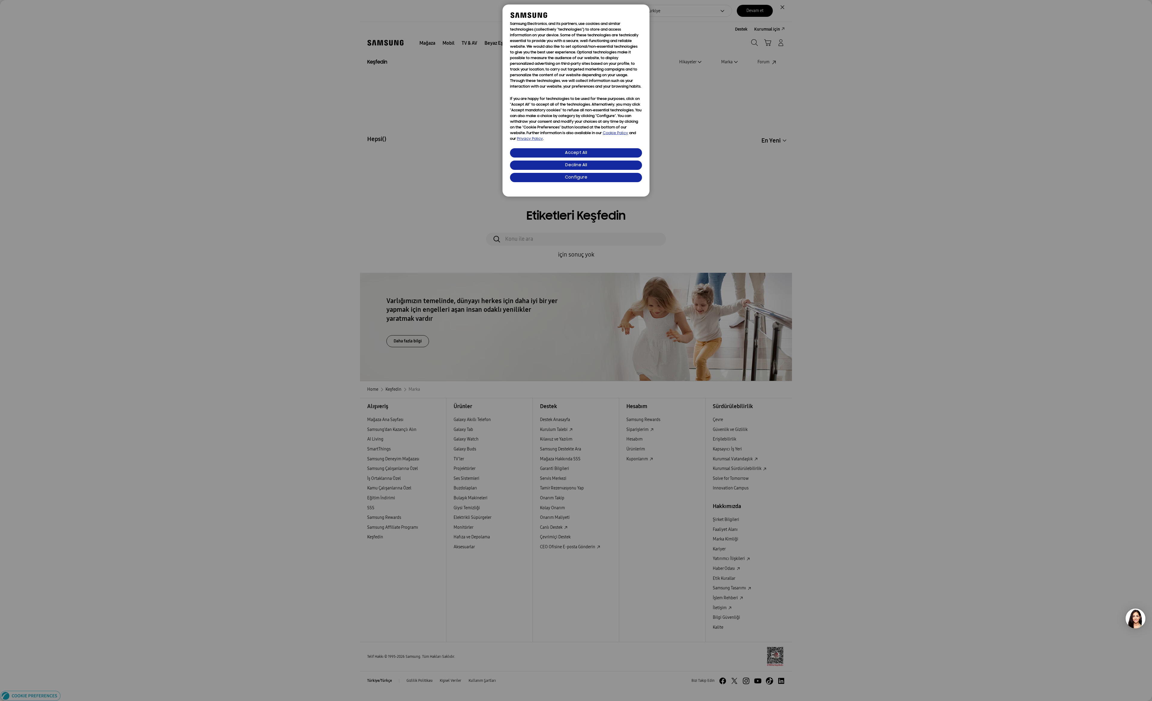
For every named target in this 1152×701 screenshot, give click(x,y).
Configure (576, 177)
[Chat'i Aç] (1135, 618)
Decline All (576, 165)
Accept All (576, 153)
